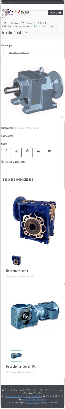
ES (2, 2)
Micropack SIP (33, 402)
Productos (14, 22)
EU (6, 2)
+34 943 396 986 (33, 396)
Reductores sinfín (17, 271)
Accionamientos (35, 22)
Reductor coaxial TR (19, 52)
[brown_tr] (61, 118)
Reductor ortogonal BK (21, 366)
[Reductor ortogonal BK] (16, 355)
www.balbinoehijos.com (34, 399)
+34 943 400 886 (13, 396)
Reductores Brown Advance (17, 26)
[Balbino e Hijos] (15, 14)
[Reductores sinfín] (16, 260)
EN (9, 2)
